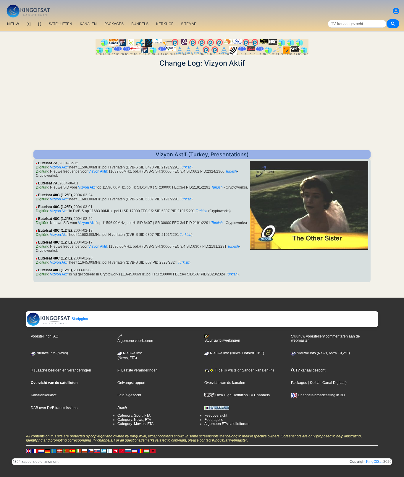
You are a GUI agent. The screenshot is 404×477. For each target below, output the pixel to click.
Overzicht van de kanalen (224, 383)
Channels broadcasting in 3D (321, 395)
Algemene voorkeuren (135, 341)
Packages (299, 383)
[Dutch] (41, 451)
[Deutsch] (47, 451)
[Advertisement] (202, 108)
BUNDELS (139, 24)
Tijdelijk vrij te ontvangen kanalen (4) (244, 370)
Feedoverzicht (215, 415)
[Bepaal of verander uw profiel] (396, 11)
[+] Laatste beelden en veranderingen (61, 370)
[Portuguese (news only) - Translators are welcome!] (66, 451)
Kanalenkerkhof (43, 395)
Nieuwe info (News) (51, 353)
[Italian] (78, 451)
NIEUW (13, 24)
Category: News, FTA (134, 420)
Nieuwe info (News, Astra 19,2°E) (323, 353)
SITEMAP (188, 24)
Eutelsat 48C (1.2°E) (55, 195)
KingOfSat (374, 462)
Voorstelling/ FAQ (44, 336)
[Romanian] (140, 451)
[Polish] (84, 451)
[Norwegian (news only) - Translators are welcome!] (59, 451)
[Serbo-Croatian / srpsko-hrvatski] (134, 451)
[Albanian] (153, 451)
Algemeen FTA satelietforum (226, 424)
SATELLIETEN (60, 24)
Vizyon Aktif (59, 167)
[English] (28, 451)
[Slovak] (97, 451)
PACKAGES (114, 24)
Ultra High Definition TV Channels (242, 395)
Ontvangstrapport (131, 383)
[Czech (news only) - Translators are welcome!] (90, 451)
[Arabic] (115, 451)
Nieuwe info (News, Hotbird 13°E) (236, 353)
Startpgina (79, 319)
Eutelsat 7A (48, 163)
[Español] (72, 451)
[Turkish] (122, 451)
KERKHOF (164, 24)
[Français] (35, 451)
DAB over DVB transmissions (54, 408)
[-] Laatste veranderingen (137, 370)
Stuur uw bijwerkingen (222, 340)
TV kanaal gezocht (310, 370)
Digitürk (42, 167)
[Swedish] (53, 451)
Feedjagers (213, 420)
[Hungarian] (146, 451)
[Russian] (128, 451)
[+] (28, 24)
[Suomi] (109, 451)
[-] (39, 24)
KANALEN (88, 24)
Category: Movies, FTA (135, 424)
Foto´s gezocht (129, 395)
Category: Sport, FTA (134, 415)
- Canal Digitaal (332, 383)
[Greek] (103, 451)
